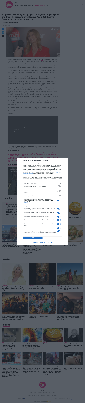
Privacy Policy (50, 242)
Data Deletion (35, 242)
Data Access (42, 242)
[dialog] (42, 201)
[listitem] (42, 183)
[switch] (59, 186)
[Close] (65, 160)
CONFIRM (32, 237)
